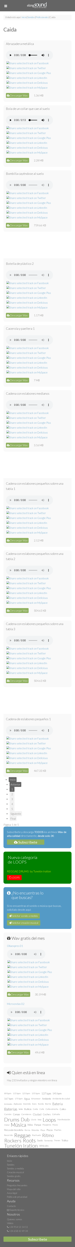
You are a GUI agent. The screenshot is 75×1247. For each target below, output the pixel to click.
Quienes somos (14, 1219)
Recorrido (8, 1135)
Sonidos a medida (15, 1168)
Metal (6, 1125)
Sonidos (31, 17)
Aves (34, 1104)
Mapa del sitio (13, 1189)
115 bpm (17, 1093)
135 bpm (36, 1093)
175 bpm (19, 1098)
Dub (25, 1119)
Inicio (24, 17)
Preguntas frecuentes (17, 1185)
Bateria (57, 1104)
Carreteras (26, 1114)
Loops (49, 1119)
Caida (35, 1109)
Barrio (48, 1104)
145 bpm (57, 1093)
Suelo (40, 1140)
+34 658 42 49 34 (18, 1231)
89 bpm (7, 1093)
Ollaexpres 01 (15, 945)
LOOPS (15, 877)
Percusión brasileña (13, 1130)
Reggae (22, 1135)
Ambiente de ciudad (61, 1098)
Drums (11, 1119)
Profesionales (42, 17)
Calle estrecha (52, 1109)
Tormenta (48, 1140)
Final (13, 818)
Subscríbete (27, 842)
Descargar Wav (19, 95)
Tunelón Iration (21, 1145)
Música (18, 1124)
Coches (47, 1114)
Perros (27, 1130)
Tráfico (65, 1140)
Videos (10, 1223)
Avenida (27, 1104)
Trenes (57, 1140)
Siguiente (15, 813)
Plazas (50, 1130)
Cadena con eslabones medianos (27, 393)
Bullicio (27, 1109)
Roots (29, 1140)
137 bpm (46, 1093)
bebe (21, 1109)
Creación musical (15, 1172)
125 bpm (26, 1093)
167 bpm (8, 1098)
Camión (8, 1114)
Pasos (55, 1124)
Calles (63, 1109)
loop (39, 1119)
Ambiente (46, 1098)
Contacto (11, 1206)
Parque (37, 1124)
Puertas (57, 1130)
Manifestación (63, 1119)
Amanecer (36, 1098)
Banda (41, 1104)
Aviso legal (12, 1193)
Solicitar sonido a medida (25, 915)
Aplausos (18, 1104)
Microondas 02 (15, 1003)
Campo (16, 1114)
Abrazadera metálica (20, 44)
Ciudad (37, 1114)
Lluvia (33, 1119)
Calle (41, 1109)
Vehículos (44, 1145)
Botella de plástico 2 (20, 263)
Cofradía (56, 1114)
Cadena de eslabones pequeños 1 (28, 719)
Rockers (12, 1140)
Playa (42, 1130)
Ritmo (48, 1135)
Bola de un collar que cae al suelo (28, 109)
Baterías (10, 1109)
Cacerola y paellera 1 (20, 328)
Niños (30, 1124)
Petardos (35, 1130)
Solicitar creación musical (25, 922)
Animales (8, 1104)
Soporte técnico (16, 1210)
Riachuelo (36, 1135)
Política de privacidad (17, 1196)
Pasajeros (47, 1124)
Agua (27, 1098)
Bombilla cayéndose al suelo (25, 173)
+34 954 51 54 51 (18, 1227)
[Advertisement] (37, 245)
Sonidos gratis (14, 1176)
